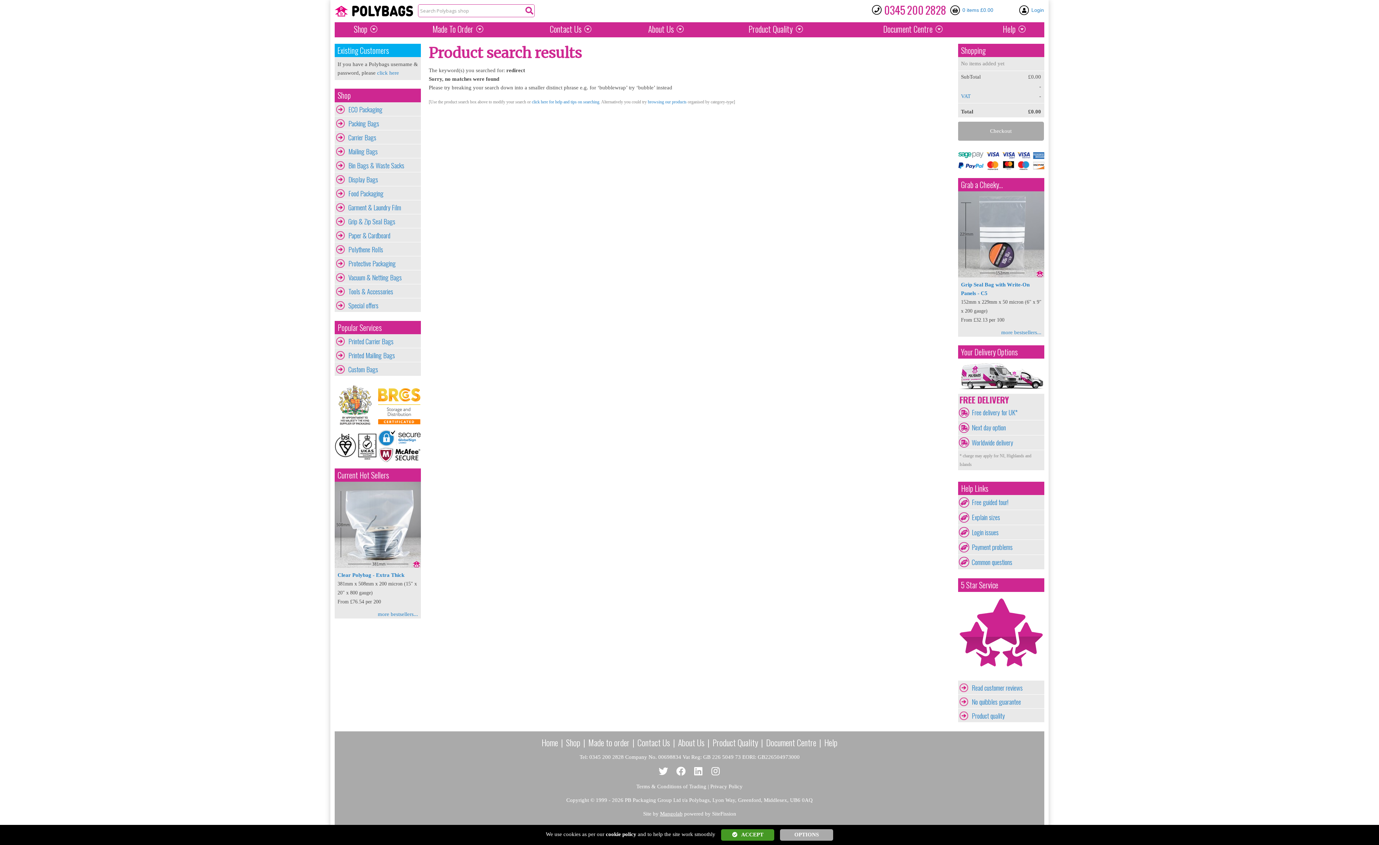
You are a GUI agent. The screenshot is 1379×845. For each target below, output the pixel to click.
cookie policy (621, 834)
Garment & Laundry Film (374, 207)
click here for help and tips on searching (565, 101)
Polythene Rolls (365, 249)
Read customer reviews (997, 687)
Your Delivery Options (989, 352)
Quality (770, 29)
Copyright (577, 800)
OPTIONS (806, 834)
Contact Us (565, 29)
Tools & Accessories (370, 291)
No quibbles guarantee (996, 701)
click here (388, 73)
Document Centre (791, 742)
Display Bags (363, 179)
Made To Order (452, 29)
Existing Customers (363, 50)
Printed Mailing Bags (371, 355)
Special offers (363, 305)
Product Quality (735, 742)
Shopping (973, 50)
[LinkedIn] (698, 771)
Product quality (988, 715)
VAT (966, 96)
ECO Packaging (365, 109)
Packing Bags (363, 123)
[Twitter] (663, 771)
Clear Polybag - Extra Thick (371, 575)
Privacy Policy (726, 786)
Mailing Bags (363, 151)
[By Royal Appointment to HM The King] (356, 405)
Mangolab (671, 814)
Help (1009, 29)
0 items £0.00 (977, 10)
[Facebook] (681, 771)
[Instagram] (716, 771)
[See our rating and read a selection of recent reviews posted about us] (1001, 676)
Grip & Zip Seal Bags (371, 221)
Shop (360, 29)
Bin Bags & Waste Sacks (376, 165)
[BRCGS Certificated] (399, 405)
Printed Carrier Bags (371, 341)
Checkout (1001, 131)
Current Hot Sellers (363, 475)
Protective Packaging (372, 263)
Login (1037, 10)
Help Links (974, 488)
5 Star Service (979, 584)
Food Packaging (366, 193)
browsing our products (667, 101)
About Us (661, 29)
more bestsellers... (398, 614)
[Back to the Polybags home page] (374, 11)
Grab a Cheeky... (982, 184)
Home (550, 742)
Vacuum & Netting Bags (375, 277)
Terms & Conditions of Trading (671, 786)
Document (908, 29)
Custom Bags (363, 369)
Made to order (609, 742)
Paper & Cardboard (369, 235)
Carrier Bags (362, 137)
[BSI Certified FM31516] (356, 446)
